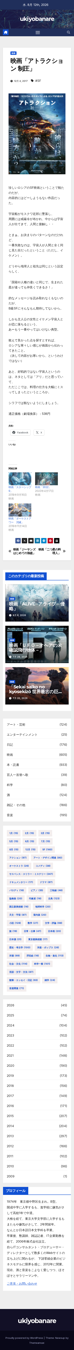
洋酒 (14, 955)
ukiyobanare (37, 18)
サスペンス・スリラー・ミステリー (31, 874)
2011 (10, 1156)
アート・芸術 (16, 724)
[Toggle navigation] (38, 32)
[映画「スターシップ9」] (20, 478)
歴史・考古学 (19, 947)
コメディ (43, 865)
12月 (30, 849)
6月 (29, 841)
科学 (10, 785)
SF (47, 849)
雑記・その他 (16, 805)
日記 (10, 744)
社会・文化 (18, 963)
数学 (33, 923)
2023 (10, 1035)
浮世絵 (33, 955)
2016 (10, 1106)
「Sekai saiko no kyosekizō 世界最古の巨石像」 (36, 691)
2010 (10, 1166)
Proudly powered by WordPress (25, 1337)
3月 (45, 833)
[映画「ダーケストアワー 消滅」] (20, 510)
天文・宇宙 (18, 914)
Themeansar (36, 1342)
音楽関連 (16, 988)
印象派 (35, 898)
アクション (18, 857)
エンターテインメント (22, 734)
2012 (10, 1146)
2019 (10, 1076)
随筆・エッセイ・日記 (23, 980)
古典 (54, 898)
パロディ (16, 890)
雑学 (50, 980)
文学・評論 (53, 923)
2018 (10, 1086)
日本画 (54, 931)
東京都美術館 (37, 939)
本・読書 (13, 765)
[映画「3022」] (46, 478)
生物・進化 (55, 955)
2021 (10, 1055)
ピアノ (37, 890)
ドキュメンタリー (21, 882)
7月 (45, 841)
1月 (13, 833)
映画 (13, 53)
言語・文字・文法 (21, 971)
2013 (10, 1136)
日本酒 (15, 939)
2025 (10, 1015)
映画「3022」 (43, 487)
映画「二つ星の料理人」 (50, 551)
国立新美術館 (18, 906)
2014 (10, 1126)
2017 (10, 1096)
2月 (29, 833)
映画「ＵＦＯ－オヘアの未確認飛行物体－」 (35, 647)
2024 (10, 1025)
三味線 (56, 890)
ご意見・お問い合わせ (22, 1283)
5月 (13, 841)
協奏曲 (15, 898)
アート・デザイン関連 (47, 857)
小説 (15, 923)
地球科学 (42, 906)
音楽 (10, 815)
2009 (10, 1176)
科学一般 (42, 963)
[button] (68, 32)
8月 (13, 849)
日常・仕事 (32, 931)
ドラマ (46, 882)
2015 (10, 1116)
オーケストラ (19, 865)
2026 (10, 1005)
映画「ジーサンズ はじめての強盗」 (25, 551)
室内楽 (39, 914)
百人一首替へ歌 (17, 775)
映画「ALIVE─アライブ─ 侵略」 (37, 606)
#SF (38, 81)
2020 (10, 1066)
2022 (10, 1045)
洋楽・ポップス (48, 947)
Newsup (60, 1337)
